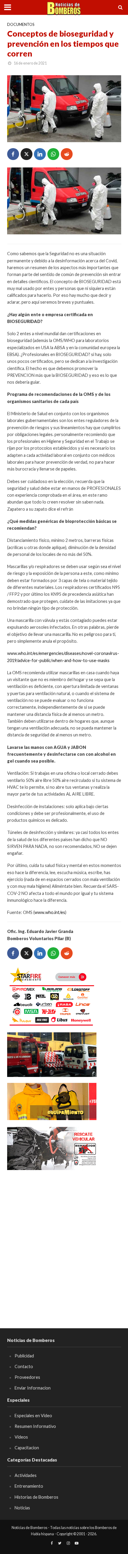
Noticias (22, 1507)
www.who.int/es (50, 912)
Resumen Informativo (35, 1426)
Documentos (20, 24)
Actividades (26, 1475)
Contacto (24, 1366)
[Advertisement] (64, 1240)
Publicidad (24, 1355)
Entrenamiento (29, 1486)
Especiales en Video (33, 1415)
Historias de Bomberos (36, 1497)
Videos (21, 1436)
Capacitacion (27, 1447)
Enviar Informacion (33, 1387)
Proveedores (27, 1377)
